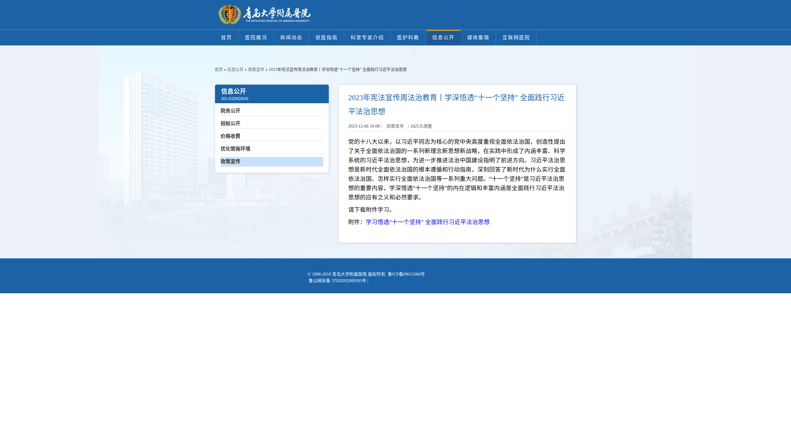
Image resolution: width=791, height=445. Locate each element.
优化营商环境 (235, 148)
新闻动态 (291, 37)
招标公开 (230, 123)
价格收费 (230, 136)
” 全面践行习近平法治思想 (455, 222)
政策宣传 (256, 69)
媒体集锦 (478, 37)
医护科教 (408, 37)
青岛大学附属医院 (349, 274)
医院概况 (256, 37)
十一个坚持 (406, 222)
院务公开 (230, 110)
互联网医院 (516, 37)
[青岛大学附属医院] (264, 14)
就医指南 (326, 37)
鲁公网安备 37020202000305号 (337, 280)
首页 (226, 37)
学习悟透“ (379, 222)
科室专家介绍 (367, 37)
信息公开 (443, 37)
